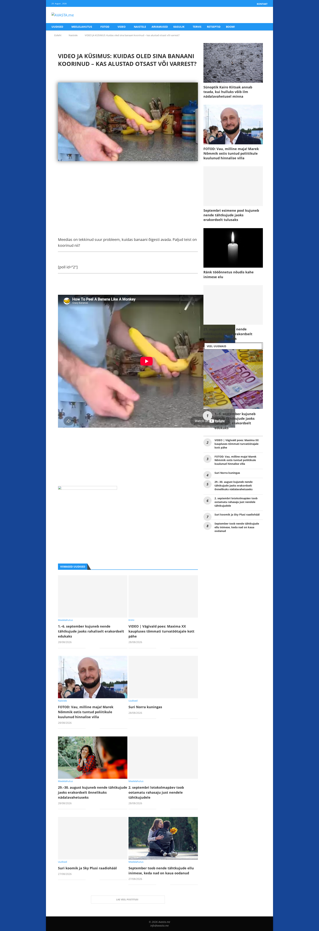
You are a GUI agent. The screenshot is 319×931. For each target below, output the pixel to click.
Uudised (57, 26)
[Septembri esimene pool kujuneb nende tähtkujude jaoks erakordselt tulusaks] (233, 186)
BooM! (230, 26)
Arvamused (160, 26)
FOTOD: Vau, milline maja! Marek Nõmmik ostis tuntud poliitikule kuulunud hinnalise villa (85, 712)
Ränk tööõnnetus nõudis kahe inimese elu (228, 274)
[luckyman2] (87, 488)
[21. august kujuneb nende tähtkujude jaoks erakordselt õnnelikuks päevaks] (233, 305)
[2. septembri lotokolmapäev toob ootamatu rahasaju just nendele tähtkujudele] (163, 757)
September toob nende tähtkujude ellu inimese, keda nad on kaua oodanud (237, 527)
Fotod (104, 26)
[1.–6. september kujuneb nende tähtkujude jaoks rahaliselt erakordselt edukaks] (92, 596)
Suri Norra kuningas (145, 707)
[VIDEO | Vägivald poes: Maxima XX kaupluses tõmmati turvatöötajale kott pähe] (163, 596)
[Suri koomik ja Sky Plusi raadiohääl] (92, 838)
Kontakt (262, 4)
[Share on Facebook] (91, 648)
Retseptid (213, 26)
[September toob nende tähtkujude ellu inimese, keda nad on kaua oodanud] (163, 838)
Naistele (140, 26)
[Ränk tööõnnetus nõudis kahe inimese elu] (233, 248)
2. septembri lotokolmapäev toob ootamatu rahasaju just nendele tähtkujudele (156, 792)
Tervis (197, 26)
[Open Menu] (263, 15)
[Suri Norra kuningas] (163, 677)
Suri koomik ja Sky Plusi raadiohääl (87, 868)
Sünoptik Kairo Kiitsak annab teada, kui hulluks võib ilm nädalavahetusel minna (227, 92)
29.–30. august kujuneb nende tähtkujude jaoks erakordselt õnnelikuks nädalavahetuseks (92, 792)
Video (122, 26)
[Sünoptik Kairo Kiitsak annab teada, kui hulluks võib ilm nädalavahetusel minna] (233, 63)
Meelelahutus (81, 26)
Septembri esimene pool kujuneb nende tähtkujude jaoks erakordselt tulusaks (231, 215)
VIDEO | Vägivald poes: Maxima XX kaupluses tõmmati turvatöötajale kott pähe (161, 631)
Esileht (57, 35)
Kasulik (178, 26)
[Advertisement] (128, 202)
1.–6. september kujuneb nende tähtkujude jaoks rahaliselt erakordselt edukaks (91, 631)
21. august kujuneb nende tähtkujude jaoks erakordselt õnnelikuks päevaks (227, 334)
